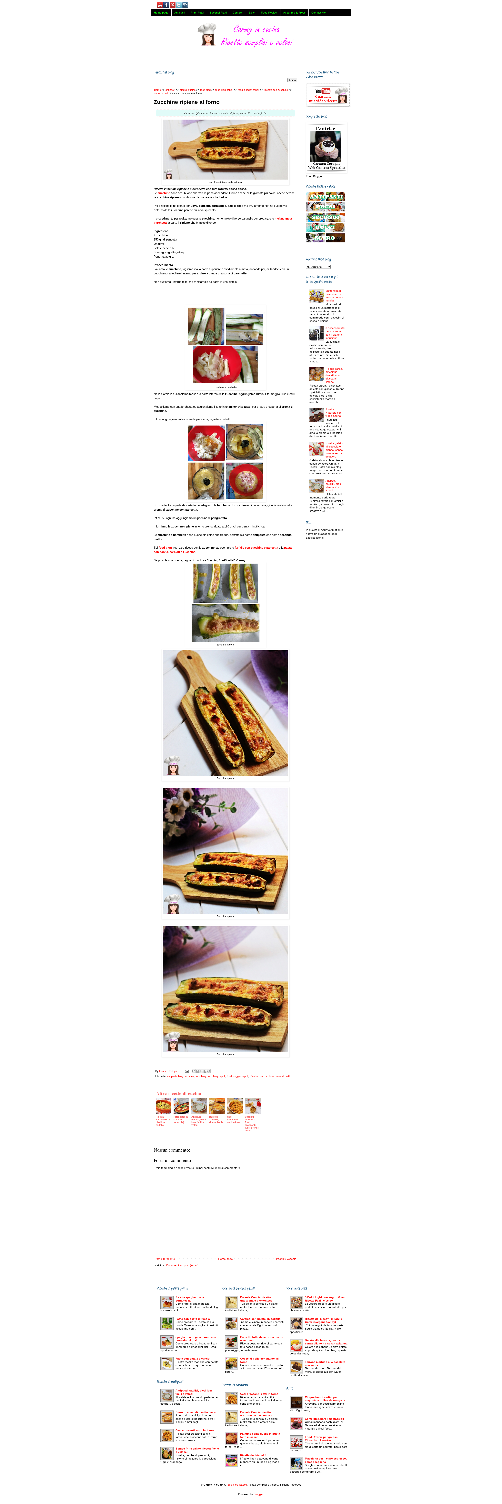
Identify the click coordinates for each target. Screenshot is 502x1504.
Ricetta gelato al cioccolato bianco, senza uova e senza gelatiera (334, 450)
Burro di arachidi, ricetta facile (196, 1412)
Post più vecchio (286, 1258)
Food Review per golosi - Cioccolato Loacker (321, 1438)
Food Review (269, 12)
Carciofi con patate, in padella (260, 1318)
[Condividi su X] (201, 1071)
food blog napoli (216, 1076)
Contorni (238, 12)
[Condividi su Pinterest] (209, 1071)
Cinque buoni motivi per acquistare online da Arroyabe (325, 1399)
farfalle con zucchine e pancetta (256, 547)
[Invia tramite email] (194, 1071)
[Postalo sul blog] (197, 1071)
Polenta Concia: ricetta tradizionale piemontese (256, 1299)
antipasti (172, 1076)
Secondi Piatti (218, 12)
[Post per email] (186, 1071)
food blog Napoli (237, 1484)
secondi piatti (282, 1076)
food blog (165, 547)
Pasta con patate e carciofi (193, 1358)
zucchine (164, 193)
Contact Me (318, 12)
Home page (161, 12)
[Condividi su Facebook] (205, 1071)
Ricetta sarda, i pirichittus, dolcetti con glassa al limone (335, 375)
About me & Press (294, 12)
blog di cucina (186, 1076)
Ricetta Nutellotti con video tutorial (334, 413)
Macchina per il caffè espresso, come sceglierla (326, 1460)
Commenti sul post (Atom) (182, 1265)
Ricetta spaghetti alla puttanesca (190, 1299)
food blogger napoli (237, 1076)
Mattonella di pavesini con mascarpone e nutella (334, 295)
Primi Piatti (197, 12)
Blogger (258, 1494)
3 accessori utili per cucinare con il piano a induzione (335, 332)
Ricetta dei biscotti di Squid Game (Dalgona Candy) (323, 1320)
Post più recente (165, 1258)
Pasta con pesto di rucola (193, 1318)
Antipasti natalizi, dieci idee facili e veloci (333, 485)
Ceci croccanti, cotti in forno (195, 1430)
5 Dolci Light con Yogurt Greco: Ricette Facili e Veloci (326, 1299)
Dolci (252, 12)
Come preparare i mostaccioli (324, 1418)
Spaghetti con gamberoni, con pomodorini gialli (196, 1338)
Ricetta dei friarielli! (253, 1455)
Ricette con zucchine (262, 1076)
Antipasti (179, 12)
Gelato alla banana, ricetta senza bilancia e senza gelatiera (326, 1342)
